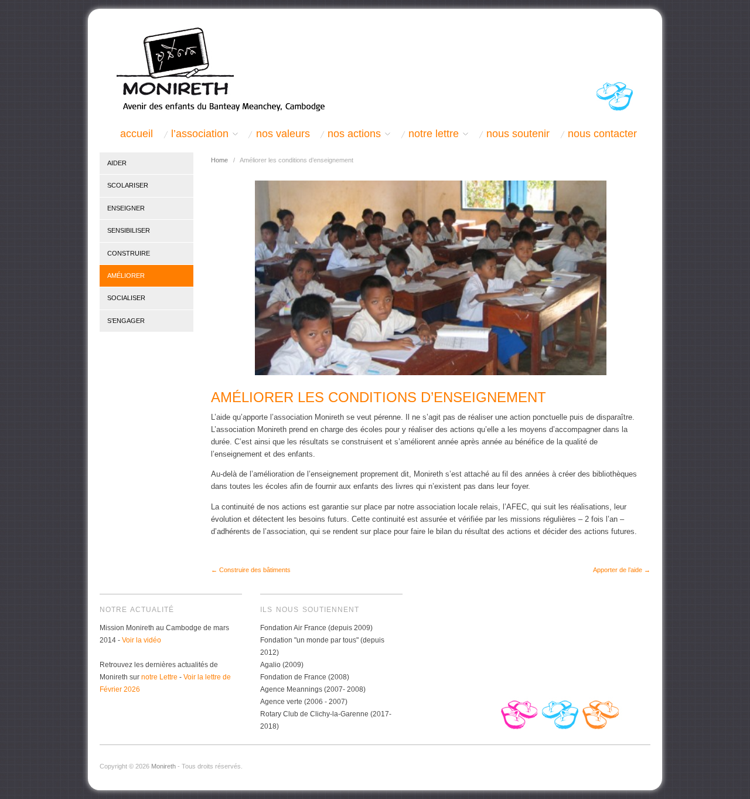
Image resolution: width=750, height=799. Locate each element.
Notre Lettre (433, 134)
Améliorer (126, 275)
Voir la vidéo (141, 640)
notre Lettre (159, 677)
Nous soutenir (518, 134)
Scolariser (127, 185)
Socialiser (126, 297)
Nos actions (354, 134)
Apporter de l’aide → (621, 569)
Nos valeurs (283, 134)
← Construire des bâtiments (251, 569)
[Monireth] (215, 68)
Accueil (136, 134)
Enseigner (126, 208)
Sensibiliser (128, 230)
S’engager (126, 320)
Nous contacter (602, 134)
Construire (128, 253)
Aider (117, 162)
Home (219, 160)
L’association (200, 134)
